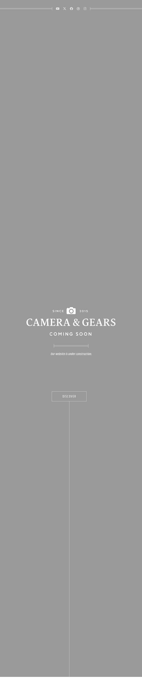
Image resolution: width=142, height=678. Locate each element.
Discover (69, 396)
